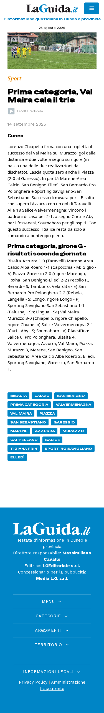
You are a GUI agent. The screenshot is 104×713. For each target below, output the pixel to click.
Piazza (47, 413)
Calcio (42, 396)
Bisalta (18, 396)
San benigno (71, 396)
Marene (18, 431)
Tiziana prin (23, 448)
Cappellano (24, 440)
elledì (17, 457)
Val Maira (21, 413)
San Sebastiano (28, 422)
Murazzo (73, 431)
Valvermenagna (73, 404)
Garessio (64, 422)
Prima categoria (29, 404)
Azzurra (45, 431)
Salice (52, 440)
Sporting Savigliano (68, 448)
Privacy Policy (33, 682)
